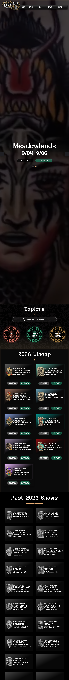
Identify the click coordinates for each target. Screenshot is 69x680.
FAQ (40, 7)
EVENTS (31, 7)
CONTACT (50, 7)
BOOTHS (60, 7)
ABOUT (23, 7)
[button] (67, 154)
